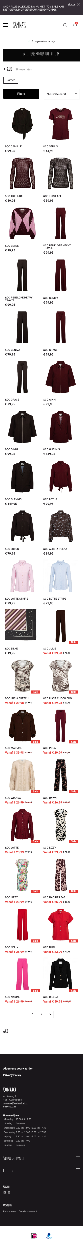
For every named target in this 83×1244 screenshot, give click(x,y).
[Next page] (50, 1014)
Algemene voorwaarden (18, 1068)
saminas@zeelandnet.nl (15, 1103)
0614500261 (9, 1106)
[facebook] (4, 1193)
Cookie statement (28, 1211)
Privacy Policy (12, 1075)
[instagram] (9, 1193)
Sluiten (72, 4)
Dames (10, 80)
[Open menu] (5, 25)
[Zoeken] (65, 25)
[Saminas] (19, 25)
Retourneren (9, 1211)
